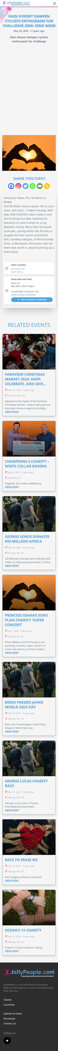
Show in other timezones (23, 294)
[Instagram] (18, 186)
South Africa (17, 271)
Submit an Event (13, 1013)
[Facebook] (11, 186)
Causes (8, 999)
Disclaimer (9, 1018)
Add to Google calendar (33, 299)
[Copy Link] (47, 186)
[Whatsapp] (33, 186)
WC (23, 268)
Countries (9, 1004)
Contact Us (10, 1023)
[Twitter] (25, 186)
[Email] (40, 186)
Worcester (16, 268)
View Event (12, 411)
